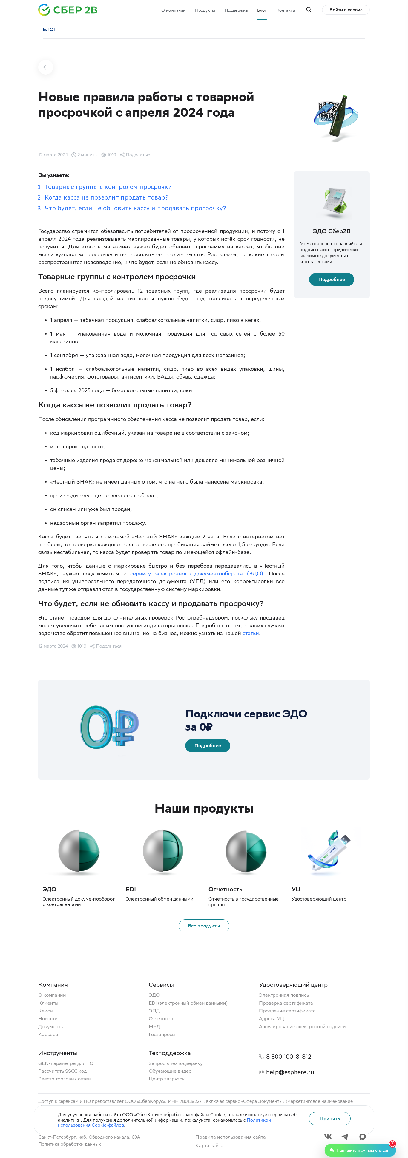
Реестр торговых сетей (64, 1079)
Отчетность (161, 1018)
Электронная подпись (284, 995)
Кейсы (45, 1011)
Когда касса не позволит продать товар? (106, 197)
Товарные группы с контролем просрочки (108, 186)
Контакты (286, 10)
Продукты (205, 10)
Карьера (48, 1034)
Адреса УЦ (271, 1018)
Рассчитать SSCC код (62, 1071)
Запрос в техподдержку (176, 1063)
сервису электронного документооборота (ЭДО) (196, 573)
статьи (251, 633)
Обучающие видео (170, 1071)
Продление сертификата (287, 1011)
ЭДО (154, 995)
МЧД (154, 1026)
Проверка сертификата (286, 1003)
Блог (262, 10)
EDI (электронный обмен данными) (188, 1003)
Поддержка (236, 10)
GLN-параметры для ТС (65, 1063)
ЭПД (154, 1011)
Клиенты (48, 1003)
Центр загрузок (167, 1079)
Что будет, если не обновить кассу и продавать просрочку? (135, 208)
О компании (173, 10)
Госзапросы (162, 1034)
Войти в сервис (346, 9)
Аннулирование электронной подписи (302, 1026)
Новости (48, 1018)
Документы (51, 1026)
